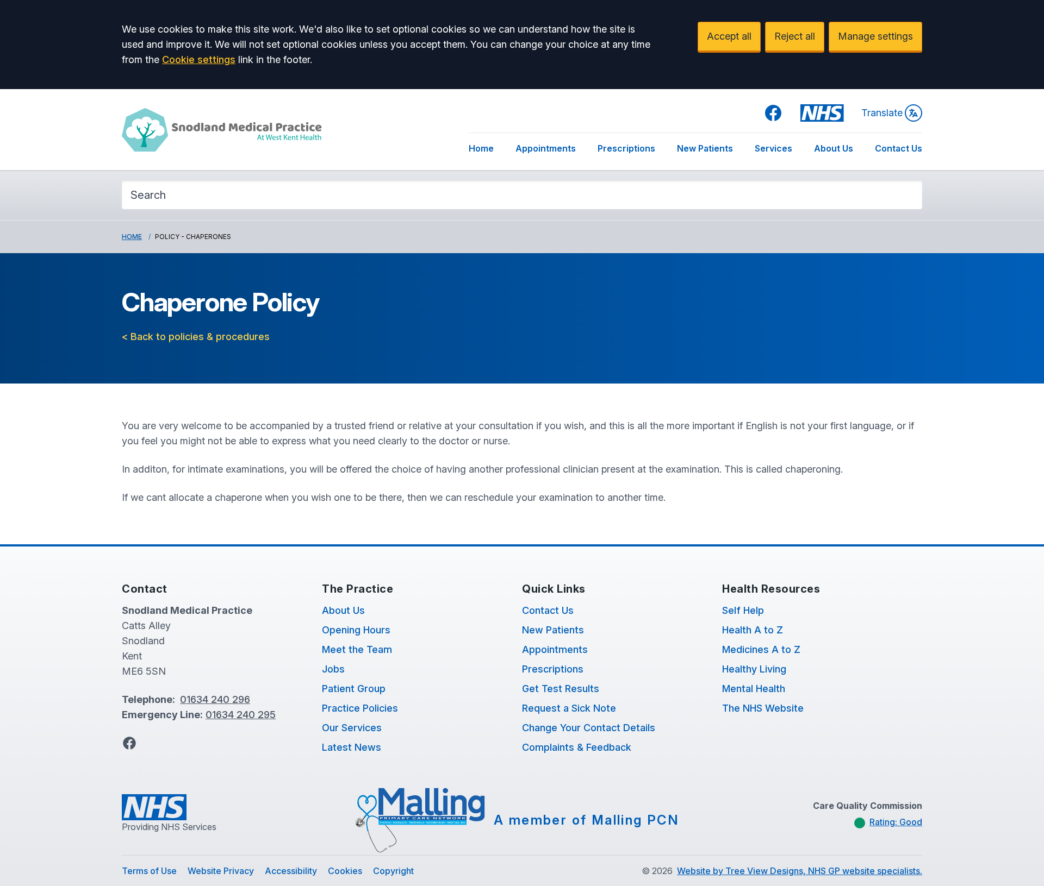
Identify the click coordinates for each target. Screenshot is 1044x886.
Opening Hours (356, 630)
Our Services (352, 727)
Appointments (545, 148)
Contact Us (898, 148)
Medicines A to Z (761, 649)
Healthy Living (754, 669)
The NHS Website (763, 708)
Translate (882, 112)
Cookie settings (198, 59)
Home (481, 148)
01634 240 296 (215, 699)
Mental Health (753, 688)
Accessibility (291, 870)
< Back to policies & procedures (196, 336)
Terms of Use (149, 870)
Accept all (729, 36)
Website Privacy (221, 870)
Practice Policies (360, 708)
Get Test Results (560, 688)
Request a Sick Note (569, 708)
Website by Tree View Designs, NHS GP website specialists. (799, 870)
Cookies (345, 870)
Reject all (794, 36)
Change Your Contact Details (588, 727)
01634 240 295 (241, 714)
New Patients (705, 148)
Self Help (743, 610)
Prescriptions (626, 148)
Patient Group (354, 688)
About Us (833, 148)
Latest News (351, 747)
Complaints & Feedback (576, 747)
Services (773, 148)
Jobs (333, 669)
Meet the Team (357, 649)
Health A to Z (752, 630)
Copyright (393, 870)
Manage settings (875, 36)
